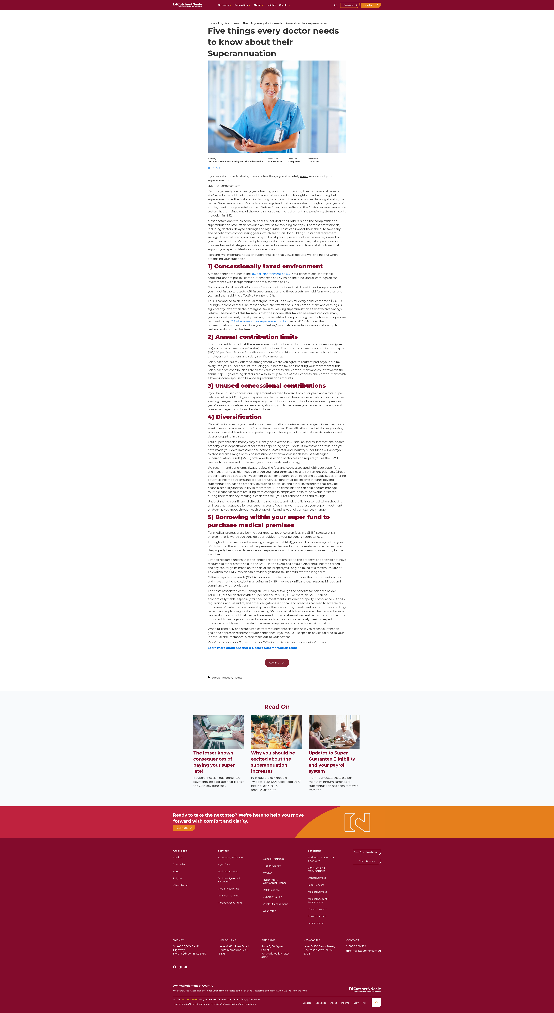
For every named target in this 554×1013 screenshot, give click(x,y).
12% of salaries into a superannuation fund (260, 321)
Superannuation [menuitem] (272, 897)
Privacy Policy (240, 999)
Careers (348, 5)
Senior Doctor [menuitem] (316, 923)
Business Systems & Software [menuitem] (229, 880)
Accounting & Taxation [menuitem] (231, 857)
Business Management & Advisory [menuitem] (321, 859)
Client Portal (366, 861)
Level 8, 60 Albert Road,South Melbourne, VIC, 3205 (234, 950)
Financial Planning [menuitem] (228, 895)
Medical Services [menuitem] (317, 892)
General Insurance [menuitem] (273, 858)
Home (211, 23)
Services (223, 5)
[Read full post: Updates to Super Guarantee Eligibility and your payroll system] (334, 748)
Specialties (241, 5)
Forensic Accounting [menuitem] (230, 902)
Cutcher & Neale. (189, 999)
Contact (369, 5)
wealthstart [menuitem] (269, 911)
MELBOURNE (227, 940)
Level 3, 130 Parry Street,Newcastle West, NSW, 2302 (319, 950)
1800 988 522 (357, 946)
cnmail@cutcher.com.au (365, 950)
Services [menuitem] (178, 857)
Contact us (277, 662)
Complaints (254, 999)
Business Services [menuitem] (228, 871)
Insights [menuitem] (177, 878)
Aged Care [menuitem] (224, 864)
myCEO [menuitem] (267, 872)
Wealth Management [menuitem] (275, 904)
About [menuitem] (176, 871)
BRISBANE (268, 940)
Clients (283, 5)
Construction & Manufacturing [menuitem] (316, 869)
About (257, 5)
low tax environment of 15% (271, 274)
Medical (238, 677)
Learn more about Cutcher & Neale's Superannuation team (252, 648)
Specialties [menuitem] (179, 864)
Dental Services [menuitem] (317, 878)
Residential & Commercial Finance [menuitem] (275, 881)
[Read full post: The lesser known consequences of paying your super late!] (218, 748)
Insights (271, 5)
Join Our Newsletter (366, 852)
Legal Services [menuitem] (316, 885)
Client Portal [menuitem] (180, 885)
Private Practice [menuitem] (317, 916)
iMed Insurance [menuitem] (272, 865)
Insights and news (228, 23)
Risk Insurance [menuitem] (271, 890)
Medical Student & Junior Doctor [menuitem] (318, 901)
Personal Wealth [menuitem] (317, 909)
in (213, 168)
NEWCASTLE (312, 940)
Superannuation (222, 677)
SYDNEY (178, 940)
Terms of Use (224, 999)
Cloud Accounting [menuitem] (228, 888)
